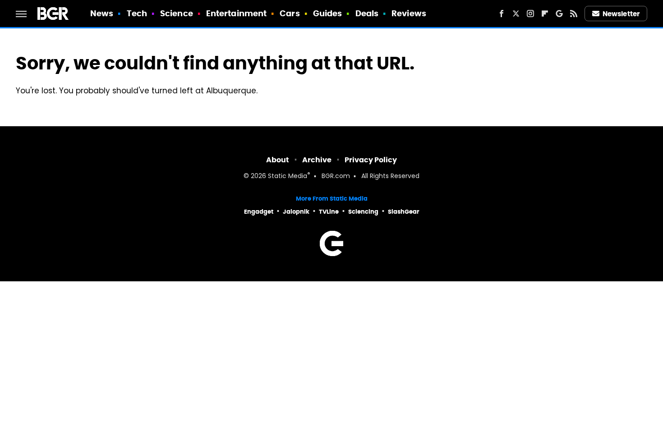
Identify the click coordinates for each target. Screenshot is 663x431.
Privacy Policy (371, 160)
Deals (367, 13)
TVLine (329, 212)
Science (176, 13)
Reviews (408, 13)
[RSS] (573, 13)
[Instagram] (530, 13)
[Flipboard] (544, 13)
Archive (317, 160)
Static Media (287, 176)
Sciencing (363, 212)
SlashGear (403, 212)
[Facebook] (501, 13)
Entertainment (236, 13)
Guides (327, 13)
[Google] (559, 13)
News (101, 13)
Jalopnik (296, 212)
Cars (289, 13)
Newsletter (621, 13)
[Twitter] (516, 13)
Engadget (258, 212)
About (277, 160)
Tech (137, 13)
